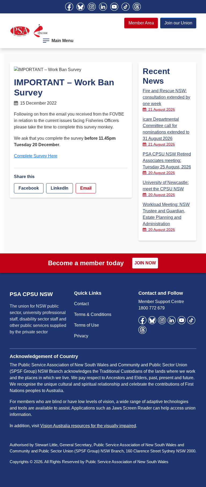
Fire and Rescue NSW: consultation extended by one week (166, 100)
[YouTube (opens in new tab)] (114, 7)
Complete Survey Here (35, 156)
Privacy (81, 336)
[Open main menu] (46, 39)
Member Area (141, 23)
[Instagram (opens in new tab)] (92, 7)
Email (85, 188)
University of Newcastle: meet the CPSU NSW (166, 188)
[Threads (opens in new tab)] (137, 7)
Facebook (29, 188)
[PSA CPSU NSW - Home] (29, 30)
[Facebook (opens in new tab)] (69, 7)
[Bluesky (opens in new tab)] (80, 7)
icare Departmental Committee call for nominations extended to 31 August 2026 (166, 131)
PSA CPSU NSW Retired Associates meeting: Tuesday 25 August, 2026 (167, 163)
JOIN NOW (145, 263)
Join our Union (178, 23)
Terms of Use (86, 325)
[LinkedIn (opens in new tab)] (103, 7)
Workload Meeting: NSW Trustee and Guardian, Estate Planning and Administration (166, 217)
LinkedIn (59, 188)
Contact (81, 303)
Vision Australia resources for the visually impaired (88, 425)
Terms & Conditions (92, 314)
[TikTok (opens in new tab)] (126, 7)
